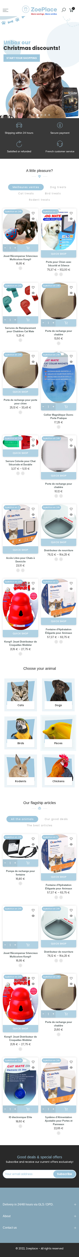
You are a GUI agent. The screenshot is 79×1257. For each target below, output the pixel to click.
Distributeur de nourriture (58, 550)
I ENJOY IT (17, 50)
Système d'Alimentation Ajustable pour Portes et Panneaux (58, 1120)
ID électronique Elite (20, 1117)
